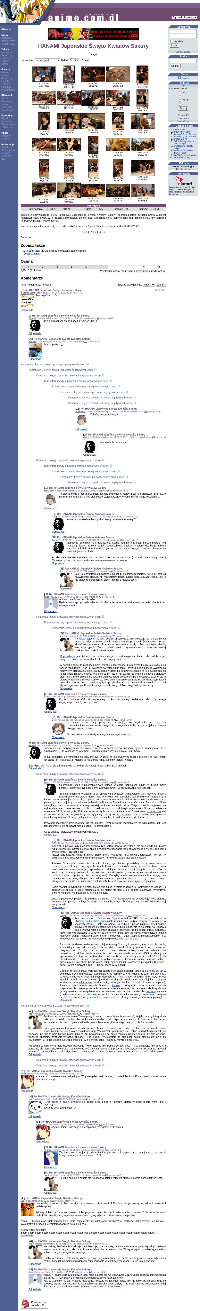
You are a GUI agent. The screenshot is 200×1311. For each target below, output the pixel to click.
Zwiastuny (7, 110)
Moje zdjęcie (67, 656)
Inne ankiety (183, 121)
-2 (127, 571)
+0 (96, 341)
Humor (5, 60)
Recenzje (6, 52)
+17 (127, 720)
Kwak (46, 597)
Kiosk (4, 63)
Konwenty (6, 55)
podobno (150, 991)
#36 (119, 843)
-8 (159, 411)
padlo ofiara (92, 921)
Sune (23, 1201)
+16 (93, 1014)
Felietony (6, 58)
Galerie (5, 69)
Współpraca (8, 150)
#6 (113, 491)
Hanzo (116, 985)
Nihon (4, 98)
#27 (113, 636)
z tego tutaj (154, 811)
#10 (114, 696)
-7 (97, 1014)
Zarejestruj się (183, 52)
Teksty (5, 49)
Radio (4, 132)
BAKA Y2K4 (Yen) (181, 132)
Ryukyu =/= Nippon (108, 918)
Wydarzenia (8, 89)
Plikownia (7, 95)
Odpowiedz (27, 310)
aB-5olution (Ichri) (181, 157)
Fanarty (5, 83)
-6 (127, 491)
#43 (92, 1244)
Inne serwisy (8, 40)
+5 (124, 491)
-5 (133, 843)
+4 (78, 293)
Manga (5, 75)
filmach (161, 793)
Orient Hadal (179, 129)
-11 (136, 516)
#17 (115, 720)
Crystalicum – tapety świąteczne (183, 147)
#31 (100, 1124)
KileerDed (25, 1073)
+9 (125, 696)
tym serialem (94, 997)
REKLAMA (160, 290)
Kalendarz (7, 115)
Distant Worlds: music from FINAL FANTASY (113, 226)
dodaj (48, 284)
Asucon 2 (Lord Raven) (184, 136)
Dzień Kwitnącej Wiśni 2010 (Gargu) (183, 142)
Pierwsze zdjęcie (85, 638)
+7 (156, 411)
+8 (108, 318)
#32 (106, 1150)
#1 (98, 318)
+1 (124, 571)
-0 (81, 293)
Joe (61, 571)
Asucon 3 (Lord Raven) (184, 134)
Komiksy (6, 86)
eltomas (32, 341)
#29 (88, 1099)
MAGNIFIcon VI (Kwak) (184, 155)
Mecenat (6, 155)
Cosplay (6, 81)
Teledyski (6, 107)
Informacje (7, 144)
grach (62, 796)
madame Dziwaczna (30, 293)
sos (30, 1099)
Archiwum (6, 37)
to (148, 784)
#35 (114, 782)
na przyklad (157, 973)
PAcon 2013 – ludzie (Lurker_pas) (183, 151)
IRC (3, 158)
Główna (6, 29)
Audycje (6, 135)
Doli (53, 720)
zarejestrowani (142, 271)
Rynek (5, 118)
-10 (111, 318)
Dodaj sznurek (31, 253)
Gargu (32, 318)
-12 (84, 439)
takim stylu (85, 982)
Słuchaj (184, 78)
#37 (129, 915)
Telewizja (6, 127)
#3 (98, 745)
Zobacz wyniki (183, 118)
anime (71, 796)
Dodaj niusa (8, 43)
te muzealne (123, 814)
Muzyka (5, 138)
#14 (145, 411)
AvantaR (48, 1150)
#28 (82, 1014)
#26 (113, 571)
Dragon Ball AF (180, 139)
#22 (153, 437)
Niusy (4, 35)
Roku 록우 (80, 411)
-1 (113, 597)
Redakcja (6, 147)
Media (4, 104)
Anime (5, 72)
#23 (122, 516)
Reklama (6, 153)
